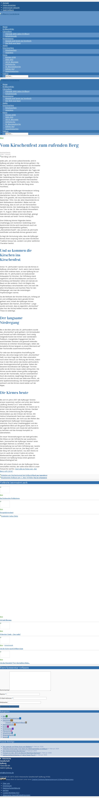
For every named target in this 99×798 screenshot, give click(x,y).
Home (5, 27)
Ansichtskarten (11, 71)
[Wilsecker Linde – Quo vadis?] (5, 628)
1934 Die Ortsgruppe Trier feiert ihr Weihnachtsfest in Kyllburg (25, 749)
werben (6, 790)
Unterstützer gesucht (11, 7)
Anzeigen (9, 53)
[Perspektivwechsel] (5, 507)
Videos (5, 74)
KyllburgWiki (8, 29)
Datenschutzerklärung (11, 788)
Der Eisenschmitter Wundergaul (14, 751)
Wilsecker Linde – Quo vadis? (10, 634)
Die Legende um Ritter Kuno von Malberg (17, 747)
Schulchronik (11, 36)
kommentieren (5, 152)
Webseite (3, 702)
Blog (2, 138)
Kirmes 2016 (10, 57)
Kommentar (4, 690)
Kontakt (6, 3)
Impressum (7, 786)
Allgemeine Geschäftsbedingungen (16, 795)
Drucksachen (8, 48)
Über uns (6, 783)
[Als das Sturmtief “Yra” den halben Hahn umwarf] (5, 657)
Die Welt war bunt (13, 43)
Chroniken (7, 31)
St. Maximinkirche (13, 67)
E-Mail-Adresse (6, 698)
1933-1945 (9, 60)
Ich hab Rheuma (5, 620)
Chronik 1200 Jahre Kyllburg (17, 34)
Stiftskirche (10, 64)
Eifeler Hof (9, 69)
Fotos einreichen (9, 5)
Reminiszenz (8, 39)
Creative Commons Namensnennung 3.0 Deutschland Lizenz (52, 779)
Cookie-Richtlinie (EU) (11, 793)
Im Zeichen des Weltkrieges (10, 498)
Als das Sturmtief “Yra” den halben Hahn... (15, 663)
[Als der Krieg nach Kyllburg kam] (5, 643)
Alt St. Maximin (11, 62)
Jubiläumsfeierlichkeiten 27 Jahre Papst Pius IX (19, 755)
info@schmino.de (7, 772)
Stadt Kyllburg (8, 10)
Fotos (5, 55)
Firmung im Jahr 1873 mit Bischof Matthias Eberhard (21, 753)
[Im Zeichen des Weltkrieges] (5, 492)
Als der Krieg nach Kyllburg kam (11, 649)
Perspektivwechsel (6, 513)
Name (3, 694)
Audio (5, 46)
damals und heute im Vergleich (18, 41)
